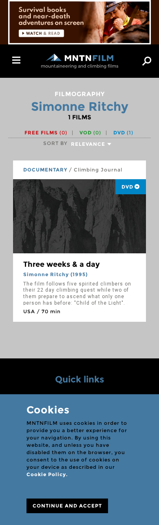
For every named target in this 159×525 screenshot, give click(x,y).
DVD (123, 133)
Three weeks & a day (61, 264)
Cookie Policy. (47, 474)
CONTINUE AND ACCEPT (67, 506)
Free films (45, 133)
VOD (90, 133)
